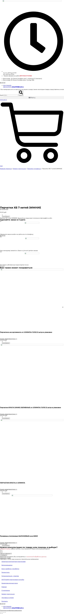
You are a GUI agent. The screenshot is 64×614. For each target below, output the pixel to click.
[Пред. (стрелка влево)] (0, 613)
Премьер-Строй (5, 558)
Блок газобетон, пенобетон (10, 569)
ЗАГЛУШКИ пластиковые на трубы (13, 579)
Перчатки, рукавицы (34, 168)
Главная (4, 587)
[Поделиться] (2, 612)
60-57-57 (2, 82)
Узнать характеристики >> (8, 339)
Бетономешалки (7, 565)
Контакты (5, 601)
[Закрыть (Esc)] (0, 612)
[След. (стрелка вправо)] (2, 613)
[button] (32, 97)
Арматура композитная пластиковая (14, 561)
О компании (6, 590)
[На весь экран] (3, 612)
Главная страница (6, 168)
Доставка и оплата (8, 597)
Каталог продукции (19, 168)
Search (1, 95)
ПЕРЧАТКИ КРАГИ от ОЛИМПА (12, 483)
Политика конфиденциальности (11, 610)
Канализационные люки (10, 583)
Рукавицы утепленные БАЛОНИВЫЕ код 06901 (19, 536)
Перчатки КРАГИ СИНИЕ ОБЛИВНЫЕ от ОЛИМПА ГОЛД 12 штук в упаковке (30, 407)
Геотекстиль (6, 572)
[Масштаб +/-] (5, 612)
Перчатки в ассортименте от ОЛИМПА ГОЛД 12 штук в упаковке (26, 332)
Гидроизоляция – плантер (10, 576)
